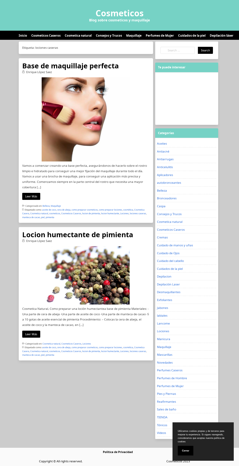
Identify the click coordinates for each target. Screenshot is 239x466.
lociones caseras (138, 213)
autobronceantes (169, 183)
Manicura (163, 339)
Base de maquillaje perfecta (70, 65)
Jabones (162, 308)
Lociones (124, 213)
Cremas (162, 237)
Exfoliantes (164, 300)
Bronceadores (167, 198)
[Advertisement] (186, 98)
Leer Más (31, 196)
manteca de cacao (31, 217)
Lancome (163, 323)
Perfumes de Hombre (172, 378)
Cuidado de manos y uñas (175, 245)
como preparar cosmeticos (85, 209)
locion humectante (110, 213)
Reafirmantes (166, 402)
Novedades (165, 362)
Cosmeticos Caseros (46, 35)
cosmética (128, 209)
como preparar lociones (110, 209)
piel (43, 217)
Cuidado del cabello (170, 261)
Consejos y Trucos (109, 35)
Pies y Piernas (166, 394)
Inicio (23, 35)
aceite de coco (49, 209)
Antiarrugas (165, 159)
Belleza (46, 205)
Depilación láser (221, 35)
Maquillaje (134, 35)
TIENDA (162, 417)
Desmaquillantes (168, 292)
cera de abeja (64, 209)
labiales (162, 315)
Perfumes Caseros (169, 370)
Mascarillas (164, 355)
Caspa (161, 206)
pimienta (50, 217)
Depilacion (164, 276)
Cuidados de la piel (192, 35)
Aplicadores (165, 175)
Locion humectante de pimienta (77, 234)
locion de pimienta (91, 213)
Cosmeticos (120, 13)
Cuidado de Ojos (168, 253)
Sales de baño (166, 409)
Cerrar (185, 450)
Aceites (162, 143)
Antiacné (163, 151)
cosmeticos (54, 213)
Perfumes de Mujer (160, 35)
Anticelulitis (165, 167)
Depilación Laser (168, 284)
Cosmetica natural (78, 35)
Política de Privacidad (118, 452)
